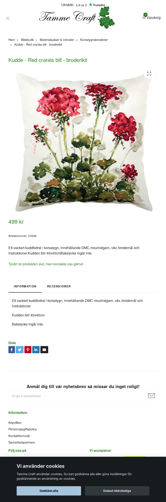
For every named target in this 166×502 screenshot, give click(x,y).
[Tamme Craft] (81, 34)
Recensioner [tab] (59, 320)
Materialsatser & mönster (57, 73)
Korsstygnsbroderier (94, 73)
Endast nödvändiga (117, 490)
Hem (11, 73)
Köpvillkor (15, 456)
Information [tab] (25, 320)
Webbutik (27, 73)
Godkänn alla (49, 490)
